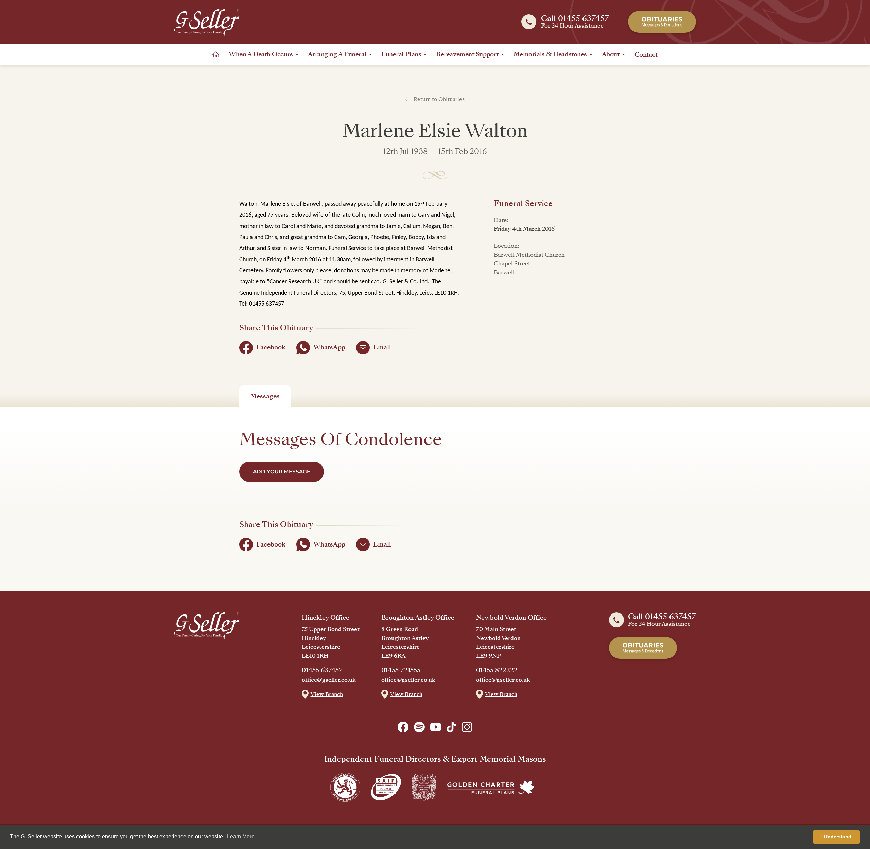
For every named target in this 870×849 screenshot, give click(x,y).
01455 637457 (322, 670)
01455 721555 (400, 670)
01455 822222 (497, 670)
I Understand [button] (836, 836)
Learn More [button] (241, 836)
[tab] (265, 396)
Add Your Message (281, 471)
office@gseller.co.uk (329, 680)
